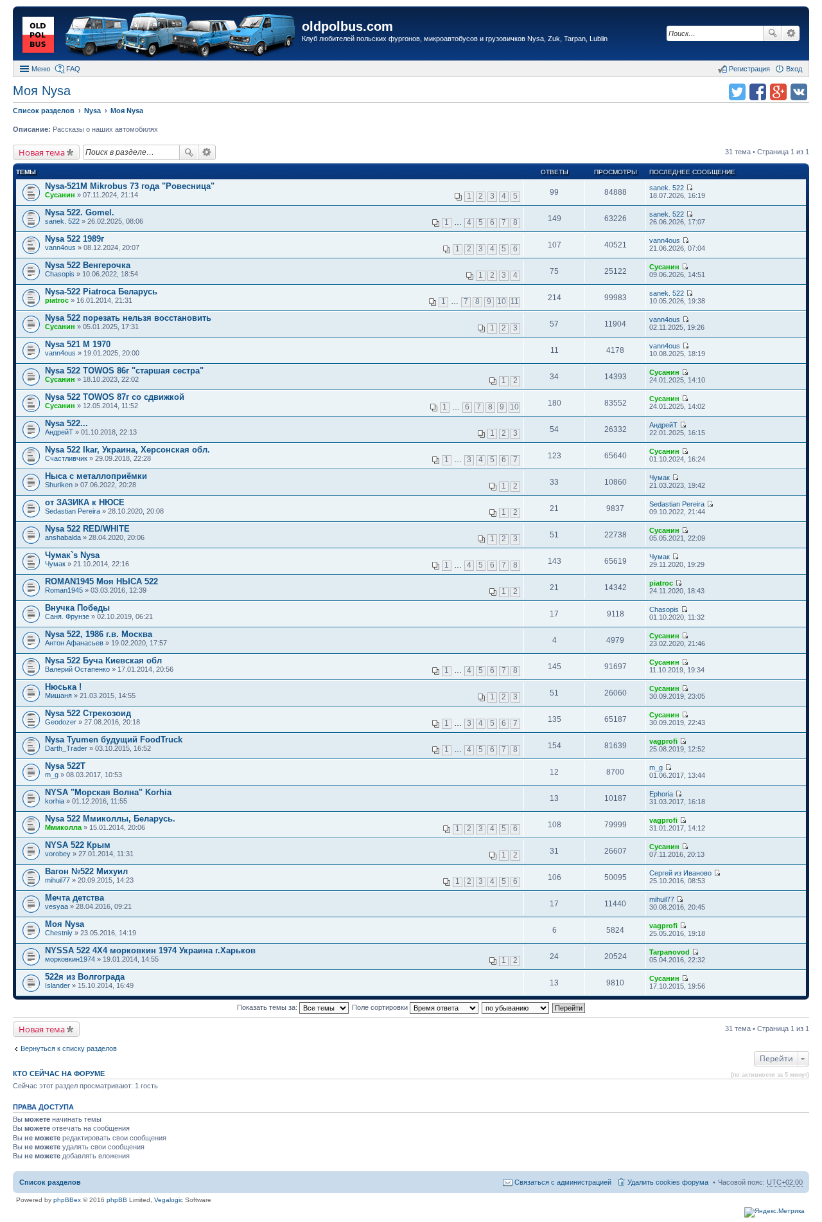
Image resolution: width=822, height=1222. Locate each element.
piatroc (57, 300)
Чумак (659, 477)
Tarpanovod (669, 952)
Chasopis (59, 274)
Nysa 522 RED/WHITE (87, 529)
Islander (57, 985)
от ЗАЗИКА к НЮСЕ (85, 502)
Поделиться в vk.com (799, 92)
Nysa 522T (65, 766)
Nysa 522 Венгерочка (87, 265)
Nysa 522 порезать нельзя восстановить (128, 318)
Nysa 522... (66, 423)
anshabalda (63, 537)
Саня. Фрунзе (67, 616)
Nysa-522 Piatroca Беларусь (101, 291)
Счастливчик (66, 458)
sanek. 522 (666, 188)
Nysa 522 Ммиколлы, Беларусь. (110, 818)
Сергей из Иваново (680, 873)
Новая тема (42, 152)
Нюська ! (63, 687)
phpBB (117, 1199)
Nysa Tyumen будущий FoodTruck (113, 739)
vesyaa (56, 906)
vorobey (58, 854)
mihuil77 (57, 880)
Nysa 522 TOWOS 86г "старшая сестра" (124, 370)
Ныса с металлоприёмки (96, 476)
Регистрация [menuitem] (749, 69)
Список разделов (50, 1182)
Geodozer (60, 722)
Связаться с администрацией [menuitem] (562, 1182)
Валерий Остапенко (77, 669)
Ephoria (661, 794)
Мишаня (58, 695)
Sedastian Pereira (72, 511)
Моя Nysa (42, 91)
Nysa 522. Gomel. (79, 212)
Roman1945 (64, 590)
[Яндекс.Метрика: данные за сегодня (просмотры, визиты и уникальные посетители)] (774, 1212)
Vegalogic (168, 1199)
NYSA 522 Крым (77, 845)
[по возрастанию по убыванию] (516, 1007)
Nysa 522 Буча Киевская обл (103, 660)
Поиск (772, 33)
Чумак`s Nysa (72, 555)
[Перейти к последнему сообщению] (689, 188)
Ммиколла (63, 827)
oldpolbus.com (347, 26)
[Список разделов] (159, 35)
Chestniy (59, 933)
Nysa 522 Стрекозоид (88, 713)
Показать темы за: (268, 1007)
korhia (54, 801)
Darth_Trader (66, 748)
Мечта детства (74, 898)
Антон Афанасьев (74, 643)
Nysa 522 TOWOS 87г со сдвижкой (114, 397)
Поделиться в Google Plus (778, 92)
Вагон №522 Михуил (86, 871)
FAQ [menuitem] (73, 69)
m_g (51, 774)
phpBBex (67, 1199)
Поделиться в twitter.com (737, 92)
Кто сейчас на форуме (59, 1073)
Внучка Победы (77, 608)
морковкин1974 (70, 959)
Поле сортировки (381, 1007)
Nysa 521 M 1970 (77, 344)
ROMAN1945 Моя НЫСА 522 (101, 581)
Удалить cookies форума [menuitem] (667, 1182)
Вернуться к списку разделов (69, 1048)
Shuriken (59, 485)
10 (501, 301)
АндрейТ (59, 432)
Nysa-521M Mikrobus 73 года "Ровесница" (129, 186)
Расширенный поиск (791, 33)
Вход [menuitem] (794, 69)
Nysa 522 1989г (74, 239)
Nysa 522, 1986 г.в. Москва (98, 634)
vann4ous (60, 247)
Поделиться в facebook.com (757, 92)
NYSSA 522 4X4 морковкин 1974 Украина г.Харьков (150, 950)
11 (515, 301)
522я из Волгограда (85, 977)
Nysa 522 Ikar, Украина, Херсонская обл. (127, 449)
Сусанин (60, 195)
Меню (40, 69)
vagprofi (663, 741)
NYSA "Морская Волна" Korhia (108, 792)
